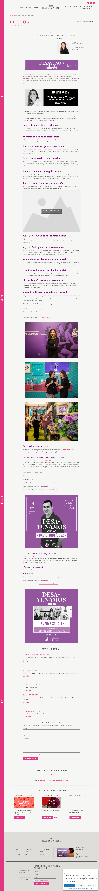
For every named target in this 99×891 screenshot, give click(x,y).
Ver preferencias (91, 885)
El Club (28, 7)
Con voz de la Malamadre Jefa (81, 848)
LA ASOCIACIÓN (44, 849)
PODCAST (68, 6)
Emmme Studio (33, 453)
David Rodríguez (49, 460)
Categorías (77, 21)
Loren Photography (45, 317)
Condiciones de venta (24, 877)
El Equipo (28, 849)
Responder (26, 662)
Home (22, 7)
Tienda (36, 7)
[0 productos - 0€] (94, 3)
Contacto (42, 854)
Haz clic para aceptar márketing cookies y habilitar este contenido (51, 211)
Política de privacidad (82, 888)
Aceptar (69, 885)
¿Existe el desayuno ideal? (51, 810)
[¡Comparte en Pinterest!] (53, 775)
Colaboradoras (88, 21)
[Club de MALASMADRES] (51, 8)
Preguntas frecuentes (24, 870)
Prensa (41, 852)
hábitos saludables (43, 780)
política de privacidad (44, 880)
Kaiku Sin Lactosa (60, 76)
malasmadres (13, 15)
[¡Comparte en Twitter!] (51, 775)
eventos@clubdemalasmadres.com (48, 489)
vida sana (65, 780)
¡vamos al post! (19, 817)
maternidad (59, 780)
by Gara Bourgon (75, 795)
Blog (75, 6)
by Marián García (78, 43)
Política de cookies (73, 888)
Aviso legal (89, 888)
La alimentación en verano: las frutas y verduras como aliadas (23, 812)
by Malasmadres (19, 795)
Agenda (27, 854)
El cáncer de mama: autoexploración (76, 811)
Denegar (80, 885)
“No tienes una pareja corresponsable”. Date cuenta (82, 856)
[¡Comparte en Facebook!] (49, 775)
